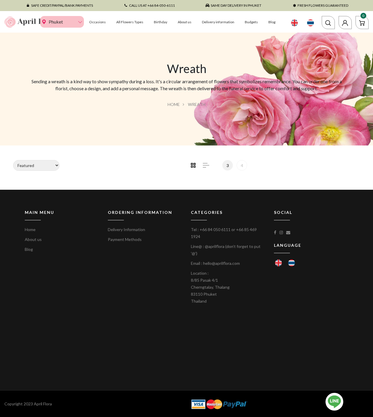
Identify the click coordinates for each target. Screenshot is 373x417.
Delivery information (218, 22)
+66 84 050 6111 (215, 229)
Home (174, 104)
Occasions (97, 22)
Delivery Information (126, 229)
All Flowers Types (129, 22)
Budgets (251, 22)
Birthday (160, 22)
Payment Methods (125, 239)
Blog (271, 22)
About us (184, 22)
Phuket (56, 21)
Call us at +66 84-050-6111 (152, 5)
